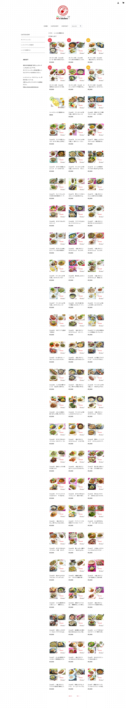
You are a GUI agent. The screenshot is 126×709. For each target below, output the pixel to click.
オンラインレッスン (26, 39)
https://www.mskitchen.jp (30, 87)
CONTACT (65, 26)
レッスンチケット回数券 (27, 45)
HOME (46, 26)
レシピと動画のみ (26, 50)
